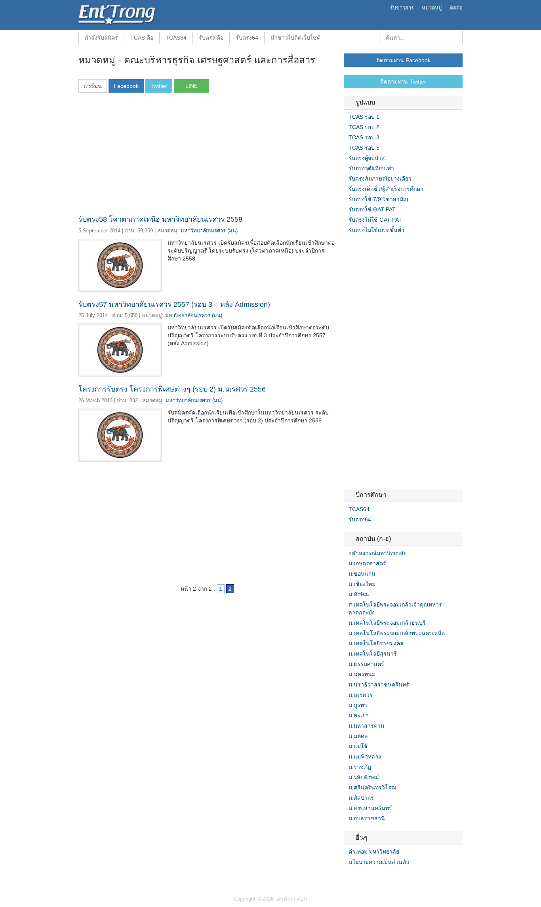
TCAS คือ (141, 37)
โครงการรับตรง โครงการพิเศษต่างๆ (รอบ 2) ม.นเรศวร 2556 (172, 389)
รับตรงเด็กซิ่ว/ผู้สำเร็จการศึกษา (386, 189)
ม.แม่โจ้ (358, 746)
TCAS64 (176, 37)
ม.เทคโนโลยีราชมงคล (376, 643)
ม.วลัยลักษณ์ (364, 777)
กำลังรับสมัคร (101, 37)
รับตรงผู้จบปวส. (368, 158)
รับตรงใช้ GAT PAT (372, 209)
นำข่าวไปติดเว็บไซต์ (295, 37)
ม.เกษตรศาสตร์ (367, 563)
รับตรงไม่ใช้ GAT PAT (375, 220)
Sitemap (375, 878)
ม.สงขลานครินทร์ (370, 808)
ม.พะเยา (359, 715)
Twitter (356, 878)
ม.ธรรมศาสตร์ (366, 664)
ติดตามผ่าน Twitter (403, 81)
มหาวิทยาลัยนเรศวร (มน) (209, 231)
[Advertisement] (207, 156)
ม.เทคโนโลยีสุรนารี (373, 653)
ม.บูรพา (358, 705)
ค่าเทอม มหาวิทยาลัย (374, 851)
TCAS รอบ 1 (364, 117)
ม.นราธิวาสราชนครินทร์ (379, 684)
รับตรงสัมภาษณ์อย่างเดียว (380, 178)
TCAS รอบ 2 (364, 127)
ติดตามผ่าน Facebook (403, 60)
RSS (366, 878)
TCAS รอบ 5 (364, 148)
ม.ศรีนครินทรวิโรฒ (372, 787)
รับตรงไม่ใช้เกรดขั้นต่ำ (376, 230)
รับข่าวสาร (402, 8)
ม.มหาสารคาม (366, 726)
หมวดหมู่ (432, 8)
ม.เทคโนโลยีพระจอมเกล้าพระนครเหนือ (397, 633)
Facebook (347, 878)
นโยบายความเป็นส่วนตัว (379, 862)
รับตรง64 (247, 37)
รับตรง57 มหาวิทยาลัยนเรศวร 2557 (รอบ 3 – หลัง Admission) (174, 304)
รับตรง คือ (211, 37)
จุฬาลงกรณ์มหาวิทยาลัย (378, 553)
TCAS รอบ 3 (364, 137)
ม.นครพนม (362, 674)
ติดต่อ (456, 8)
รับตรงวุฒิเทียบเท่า (371, 168)
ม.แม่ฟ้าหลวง (365, 756)
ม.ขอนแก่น (362, 573)
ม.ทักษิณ (359, 594)
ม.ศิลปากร (361, 798)
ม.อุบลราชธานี (367, 818)
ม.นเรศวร (361, 695)
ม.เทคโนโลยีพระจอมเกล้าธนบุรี (387, 623)
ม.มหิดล (358, 736)
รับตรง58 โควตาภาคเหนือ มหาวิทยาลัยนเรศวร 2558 (160, 219)
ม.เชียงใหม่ (362, 584)
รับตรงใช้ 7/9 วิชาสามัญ (378, 199)
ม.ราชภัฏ (360, 767)
